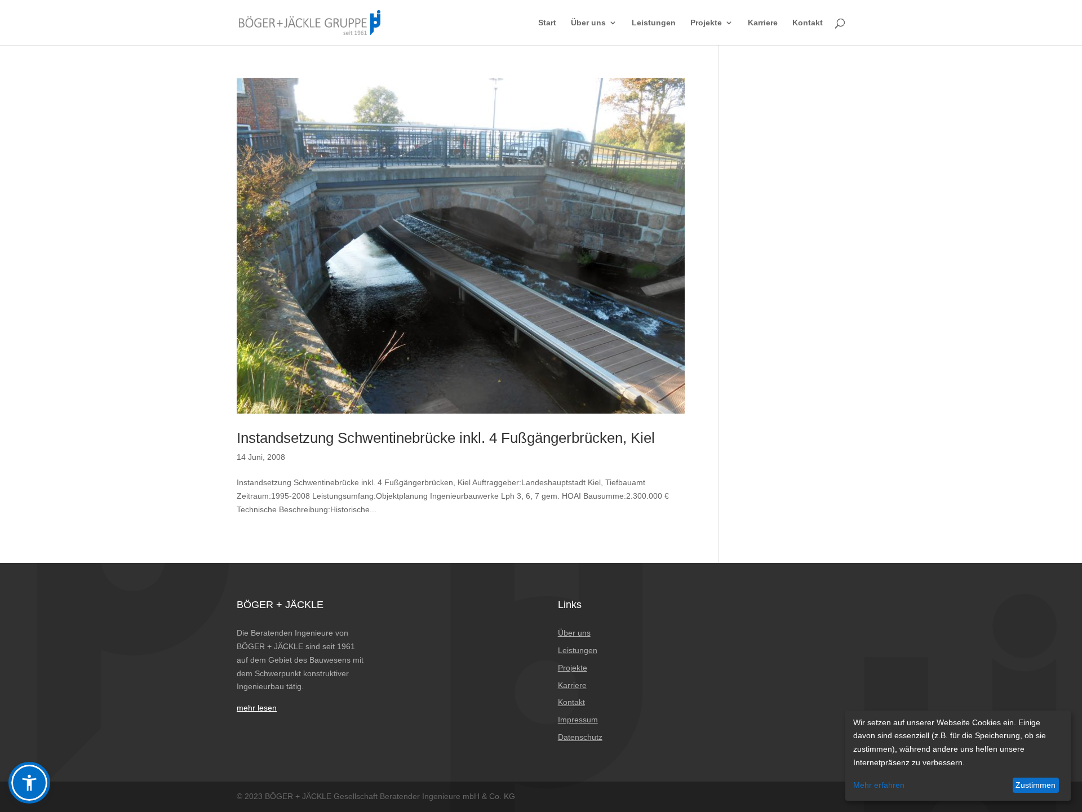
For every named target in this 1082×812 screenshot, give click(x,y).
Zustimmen (1036, 784)
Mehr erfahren (878, 784)
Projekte (706, 23)
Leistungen (654, 23)
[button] (29, 783)
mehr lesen (257, 707)
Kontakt (807, 23)
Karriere (763, 23)
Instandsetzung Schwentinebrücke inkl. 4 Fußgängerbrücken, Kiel (446, 437)
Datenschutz (580, 737)
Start (547, 23)
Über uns (588, 23)
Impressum (578, 719)
